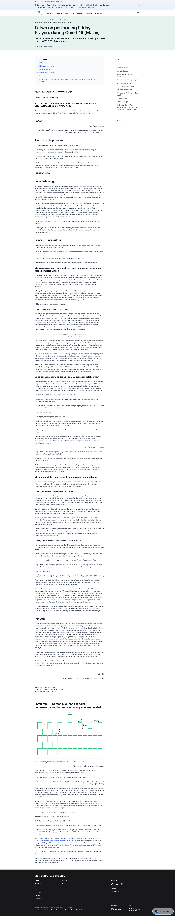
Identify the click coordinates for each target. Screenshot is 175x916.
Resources (44, 20)
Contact (113, 888)
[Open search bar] (138, 13)
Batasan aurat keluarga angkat (127, 80)
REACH (79, 910)
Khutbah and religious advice (58, 20)
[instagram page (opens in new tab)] (122, 884)
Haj (36, 889)
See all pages (121, 113)
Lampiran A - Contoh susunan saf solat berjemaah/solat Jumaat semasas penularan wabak (68, 80)
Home (36, 20)
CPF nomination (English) (125, 86)
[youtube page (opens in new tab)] (117, 884)
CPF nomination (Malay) (125, 90)
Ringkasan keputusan (46, 66)
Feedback (115, 892)
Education (38, 883)
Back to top (123, 121)
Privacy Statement (56, 910)
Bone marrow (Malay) (124, 83)
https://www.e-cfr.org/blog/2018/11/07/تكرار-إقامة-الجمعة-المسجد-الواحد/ (71, 845)
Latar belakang (44, 69)
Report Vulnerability (40, 910)
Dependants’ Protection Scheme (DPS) (128, 94)
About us (64, 880)
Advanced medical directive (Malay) (126, 75)
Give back (38, 892)
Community (38, 880)
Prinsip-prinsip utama (46, 73)
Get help (37, 895)
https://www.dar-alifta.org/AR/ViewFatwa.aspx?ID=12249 (55, 841)
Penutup (42, 76)
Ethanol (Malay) (122, 102)
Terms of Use (69, 910)
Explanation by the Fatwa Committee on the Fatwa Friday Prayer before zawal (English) (127, 107)
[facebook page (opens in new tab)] (112, 884)
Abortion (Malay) (123, 71)
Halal (36, 886)
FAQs (64, 883)
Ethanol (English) (122, 98)
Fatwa (71, 20)
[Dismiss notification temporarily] (139, 5)
